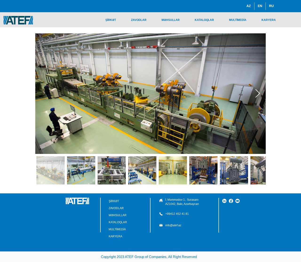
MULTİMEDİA (117, 229)
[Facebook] (231, 201)
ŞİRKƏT (114, 201)
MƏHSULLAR (118, 215)
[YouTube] (237, 201)
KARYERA (115, 236)
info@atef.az (173, 225)
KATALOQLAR (118, 222)
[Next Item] (257, 93)
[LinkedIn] (224, 201)
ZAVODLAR (116, 208)
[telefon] (161, 200)
